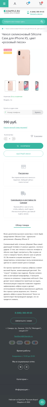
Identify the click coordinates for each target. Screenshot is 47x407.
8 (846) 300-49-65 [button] (23, 312)
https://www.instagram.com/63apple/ (26, 367)
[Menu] (4, 3)
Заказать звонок (36, 14)
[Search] (41, 21)
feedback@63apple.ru (23, 336)
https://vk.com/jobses (20, 367)
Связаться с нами (23, 321)
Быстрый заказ (23, 154)
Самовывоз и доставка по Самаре (23, 201)
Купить (38, 112)
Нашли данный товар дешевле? (15, 127)
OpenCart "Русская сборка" (28, 399)
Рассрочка (23, 173)
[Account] (14, 3)
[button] (37, 11)
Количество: (8, 135)
